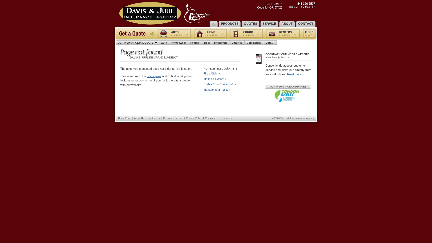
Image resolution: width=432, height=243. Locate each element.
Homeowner (178, 42)
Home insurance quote (210, 33)
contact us (146, 80)
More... (269, 42)
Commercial (254, 42)
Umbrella (237, 42)
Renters (195, 42)
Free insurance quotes (309, 33)
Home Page (124, 118)
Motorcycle (220, 42)
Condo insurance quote (246, 33)
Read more (294, 74)
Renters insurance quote (283, 33)
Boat (207, 42)
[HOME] (214, 23)
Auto (164, 42)
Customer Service (173, 118)
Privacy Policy (194, 118)
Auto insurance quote (174, 33)
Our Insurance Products (135, 42)
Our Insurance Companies (288, 86)
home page (154, 76)
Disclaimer (226, 118)
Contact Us (154, 118)
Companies (211, 118)
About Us (139, 118)
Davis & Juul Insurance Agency (165, 13)
